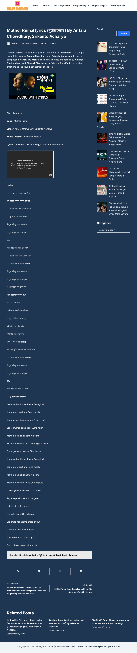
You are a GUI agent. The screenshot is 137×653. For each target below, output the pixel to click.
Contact (46, 5)
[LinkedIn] (81, 571)
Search (100, 29)
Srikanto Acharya (48, 44)
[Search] (129, 6)
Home (35, 5)
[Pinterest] (60, 571)
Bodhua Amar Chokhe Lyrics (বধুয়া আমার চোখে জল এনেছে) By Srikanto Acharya (66, 623)
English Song (98, 5)
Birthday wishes (119, 5)
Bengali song (79, 5)
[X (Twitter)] (39, 571)
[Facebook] (17, 571)
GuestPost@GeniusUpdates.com (104, 646)
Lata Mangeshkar (61, 5)
